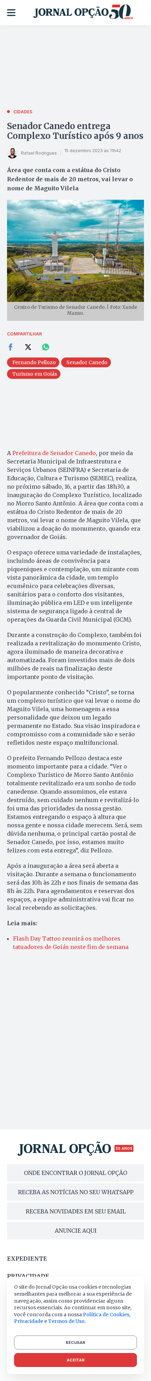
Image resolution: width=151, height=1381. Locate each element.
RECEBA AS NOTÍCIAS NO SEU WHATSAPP (75, 1192)
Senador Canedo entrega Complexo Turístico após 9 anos (75, 131)
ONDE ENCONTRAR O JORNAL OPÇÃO (75, 1172)
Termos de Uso (66, 1321)
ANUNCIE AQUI (76, 1230)
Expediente (27, 1258)
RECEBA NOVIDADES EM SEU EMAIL (76, 1211)
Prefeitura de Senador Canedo (54, 452)
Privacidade (28, 1276)
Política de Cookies (106, 1314)
